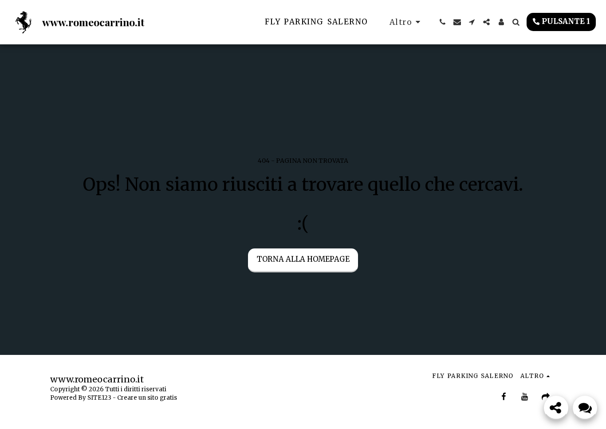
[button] (442, 22)
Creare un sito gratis (147, 397)
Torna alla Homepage (303, 259)
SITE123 (99, 397)
